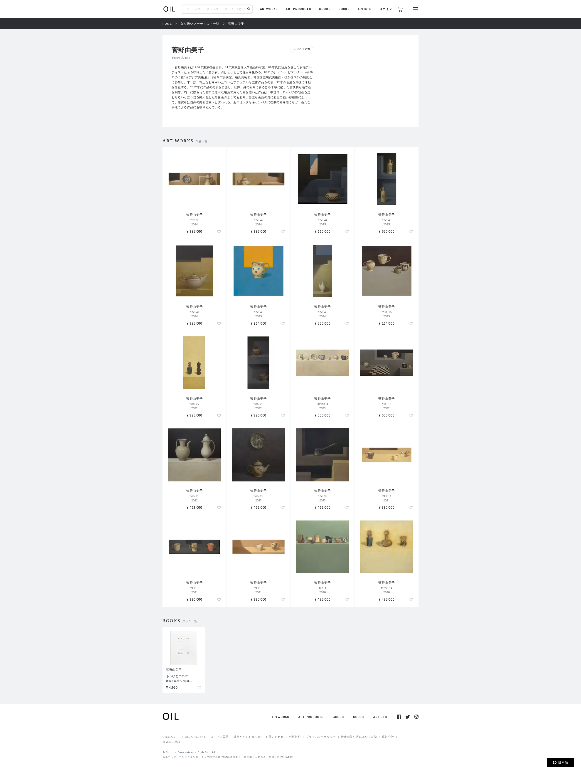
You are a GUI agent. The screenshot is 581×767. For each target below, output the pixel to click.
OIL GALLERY (195, 736)
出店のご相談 (171, 741)
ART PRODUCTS (298, 9)
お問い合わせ (275, 736)
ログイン (385, 9)
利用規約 (295, 736)
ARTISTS (364, 9)
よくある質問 (220, 736)
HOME (167, 23)
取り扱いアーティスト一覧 (200, 23)
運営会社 (388, 736)
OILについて (171, 736)
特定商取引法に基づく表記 (359, 736)
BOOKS (344, 9)
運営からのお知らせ (247, 736)
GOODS (324, 9)
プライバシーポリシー (321, 736)
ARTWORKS (269, 9)
